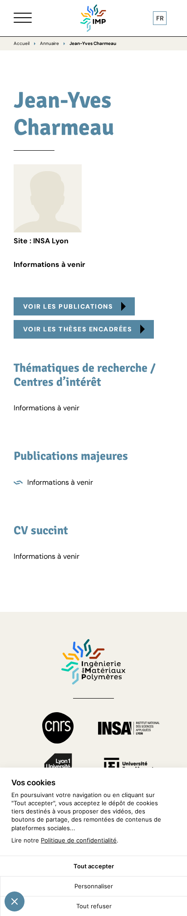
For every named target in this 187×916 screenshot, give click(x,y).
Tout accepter (94, 866)
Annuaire (49, 43)
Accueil (22, 43)
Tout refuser (94, 906)
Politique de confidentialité (79, 840)
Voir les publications (68, 306)
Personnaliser (93, 886)
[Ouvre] (23, 18)
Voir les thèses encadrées (78, 329)
